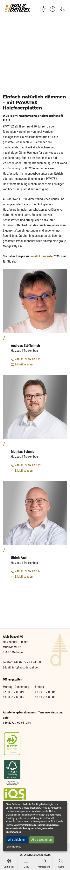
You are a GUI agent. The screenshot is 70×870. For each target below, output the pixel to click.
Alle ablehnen (16, 840)
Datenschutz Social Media (35, 854)
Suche (61, 863)
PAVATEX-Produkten (42, 256)
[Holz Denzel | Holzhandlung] (17, 8)
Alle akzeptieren (41, 840)
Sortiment (9, 863)
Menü (26, 863)
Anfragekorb (44, 863)
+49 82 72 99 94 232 (28, 465)
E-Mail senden (24, 364)
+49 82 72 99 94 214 (28, 571)
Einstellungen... (14, 846)
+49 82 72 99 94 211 (28, 359)
